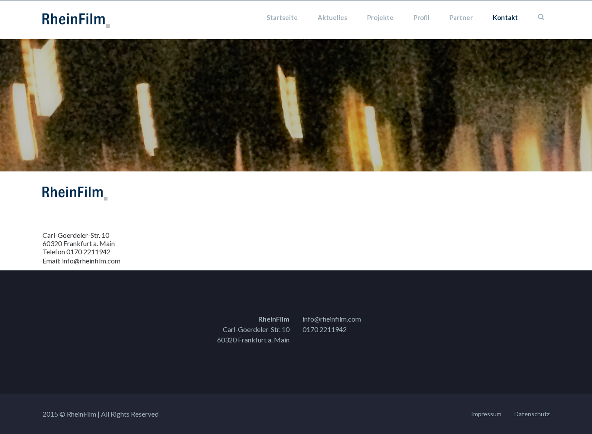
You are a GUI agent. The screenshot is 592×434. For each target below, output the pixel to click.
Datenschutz (532, 414)
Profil (421, 17)
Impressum (486, 414)
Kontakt (505, 17)
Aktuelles (332, 17)
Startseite (282, 17)
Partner (461, 17)
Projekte (380, 17)
